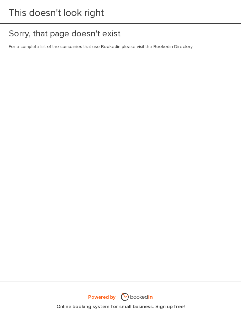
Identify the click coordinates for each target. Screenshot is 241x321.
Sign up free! (170, 306)
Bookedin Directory (173, 47)
